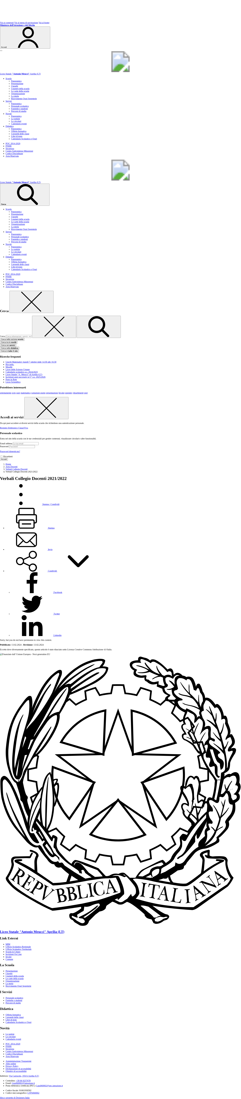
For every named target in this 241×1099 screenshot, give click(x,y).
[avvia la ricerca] (99, 327)
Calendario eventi (19, 124)
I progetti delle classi (20, 134)
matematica (26, 393)
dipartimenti (78, 393)
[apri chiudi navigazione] (1, 50)
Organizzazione (18, 93)
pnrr (86, 393)
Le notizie (15, 119)
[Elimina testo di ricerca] (54, 327)
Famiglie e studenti (19, 108)
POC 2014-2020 (13, 143)
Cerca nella (9, 348)
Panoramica (16, 81)
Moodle (9, 367)
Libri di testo (16, 136)
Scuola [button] (9, 78)
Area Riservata (12, 156)
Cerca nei (8, 345)
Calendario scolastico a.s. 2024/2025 (22, 372)
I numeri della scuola (20, 88)
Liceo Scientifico (13, 382)
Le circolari (16, 121)
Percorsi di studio (18, 111)
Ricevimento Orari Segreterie (24, 98)
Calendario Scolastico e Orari (24, 139)
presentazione (52, 393)
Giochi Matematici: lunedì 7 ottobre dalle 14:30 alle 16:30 (31, 362)
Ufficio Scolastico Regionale (18, 947)
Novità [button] (9, 113)
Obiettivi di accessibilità (16, 1071)
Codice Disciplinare (14, 153)
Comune (9, 959)
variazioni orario (38, 393)
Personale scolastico (20, 106)
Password (4, 446)
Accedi (4, 459)
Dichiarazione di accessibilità (18, 1068)
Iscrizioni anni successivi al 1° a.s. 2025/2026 (25, 377)
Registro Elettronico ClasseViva (14, 428)
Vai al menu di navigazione (26, 22)
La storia (15, 96)
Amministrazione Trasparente (18, 1061)
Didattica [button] (10, 126)
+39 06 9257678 (23, 1080)
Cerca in (9, 351)
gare (18, 393)
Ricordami (8, 456)
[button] (52, 571)
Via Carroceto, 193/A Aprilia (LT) (24, 1076)
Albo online (11, 1063)
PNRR (9, 146)
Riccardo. (10, 364)
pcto (14, 393)
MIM (8, 944)
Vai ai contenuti (7, 22)
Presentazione (17, 83)
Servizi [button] (9, 101)
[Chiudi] (31, 302)
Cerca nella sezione (12, 339)
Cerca (2, 336)
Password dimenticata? (10, 451)
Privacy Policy (12, 1066)
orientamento (5, 393)
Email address (6, 443)
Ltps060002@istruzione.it (23, 1083)
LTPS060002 (33, 1093)
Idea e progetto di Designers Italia (15, 1097)
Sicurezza (10, 148)
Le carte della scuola (20, 91)
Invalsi (61, 393)
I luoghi (14, 86)
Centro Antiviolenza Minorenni (19, 151)
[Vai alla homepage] (120, 71)
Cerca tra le (8, 342)
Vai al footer (44, 22)
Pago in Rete (11, 379)
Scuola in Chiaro (13, 952)
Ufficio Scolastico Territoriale (19, 949)
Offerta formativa (18, 131)
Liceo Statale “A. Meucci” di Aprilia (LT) (24, 374)
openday (69, 393)
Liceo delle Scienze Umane (18, 369)
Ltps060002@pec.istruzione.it (49, 1086)
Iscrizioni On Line (14, 954)
